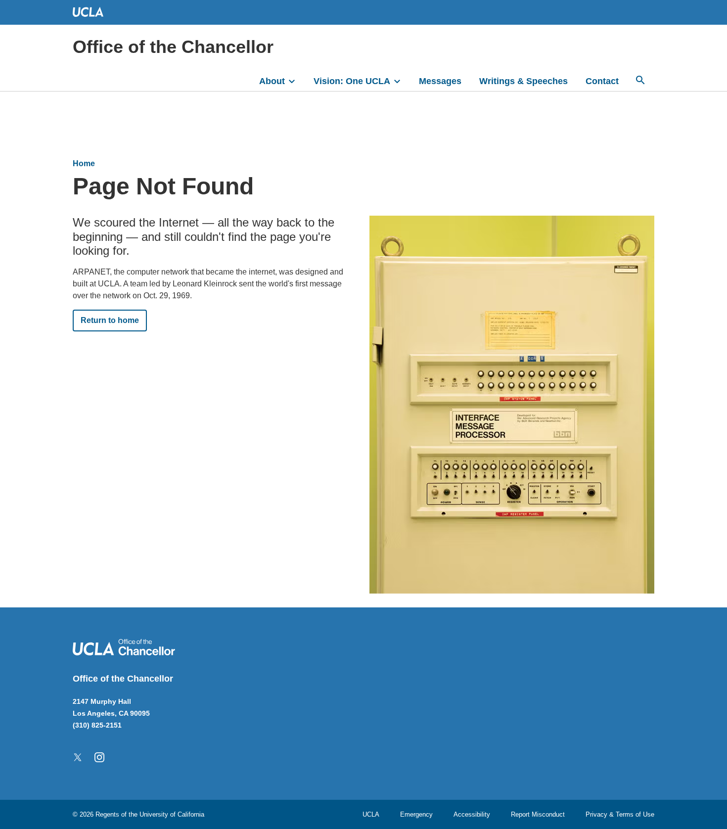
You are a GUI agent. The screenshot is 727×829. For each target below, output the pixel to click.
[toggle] (296, 80)
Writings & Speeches (523, 81)
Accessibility (472, 814)
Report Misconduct (538, 814)
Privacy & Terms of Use (620, 814)
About (272, 81)
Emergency (416, 814)
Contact (602, 81)
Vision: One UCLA (352, 81)
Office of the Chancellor (173, 47)
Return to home (110, 320)
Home (84, 163)
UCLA (371, 814)
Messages (440, 81)
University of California (171, 814)
